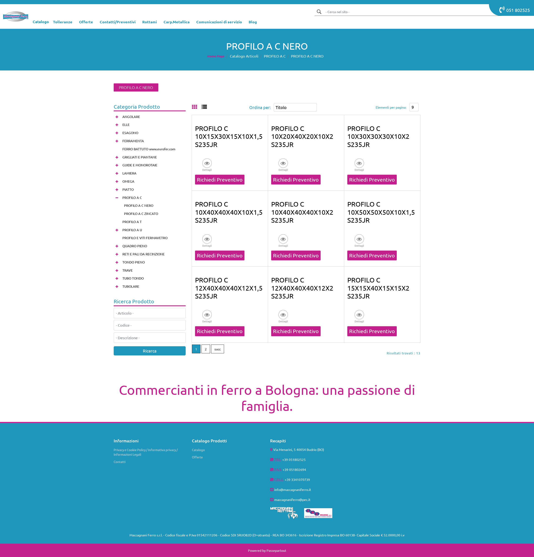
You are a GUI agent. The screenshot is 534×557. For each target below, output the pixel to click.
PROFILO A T (132, 222)
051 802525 (518, 10)
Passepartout (276, 550)
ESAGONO (130, 132)
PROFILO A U (132, 230)
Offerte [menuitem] (197, 457)
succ (217, 349)
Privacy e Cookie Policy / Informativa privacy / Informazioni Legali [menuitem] (146, 452)
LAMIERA (129, 173)
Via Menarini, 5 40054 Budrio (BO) (298, 449)
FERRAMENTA (133, 141)
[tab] (197, 107)
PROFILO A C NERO (307, 56)
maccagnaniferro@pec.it (292, 499)
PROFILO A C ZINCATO (141, 213)
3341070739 (300, 479)
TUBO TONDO (133, 278)
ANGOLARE (131, 116)
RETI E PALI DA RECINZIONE (143, 254)
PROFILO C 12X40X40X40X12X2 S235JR (302, 288)
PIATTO (128, 189)
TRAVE (127, 270)
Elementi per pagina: (391, 107)
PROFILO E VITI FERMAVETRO (145, 238)
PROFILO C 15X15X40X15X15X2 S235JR (378, 288)
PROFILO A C (275, 56)
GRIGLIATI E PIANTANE (139, 157)
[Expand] (116, 116)
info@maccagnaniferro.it (292, 489)
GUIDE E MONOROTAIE (139, 165)
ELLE (126, 124)
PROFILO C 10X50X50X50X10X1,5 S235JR (381, 212)
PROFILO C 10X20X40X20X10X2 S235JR (302, 136)
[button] (319, 12)
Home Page (215, 56)
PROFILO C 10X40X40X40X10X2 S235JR (302, 212)
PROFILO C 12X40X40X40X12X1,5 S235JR (229, 288)
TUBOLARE (130, 286)
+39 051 (289, 469)
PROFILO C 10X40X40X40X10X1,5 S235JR (229, 212)
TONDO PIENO (133, 262)
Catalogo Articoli (244, 56)
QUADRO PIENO (134, 246)
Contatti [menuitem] (120, 462)
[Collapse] (116, 197)
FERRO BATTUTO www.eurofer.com (148, 149)
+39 (288, 479)
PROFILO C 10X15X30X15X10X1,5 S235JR (229, 136)
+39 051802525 (294, 459)
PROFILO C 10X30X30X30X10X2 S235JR (378, 136)
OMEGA (128, 181)
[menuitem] (63, 22)
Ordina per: (260, 107)
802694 (300, 469)
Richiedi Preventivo (220, 179)
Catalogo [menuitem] (198, 450)
